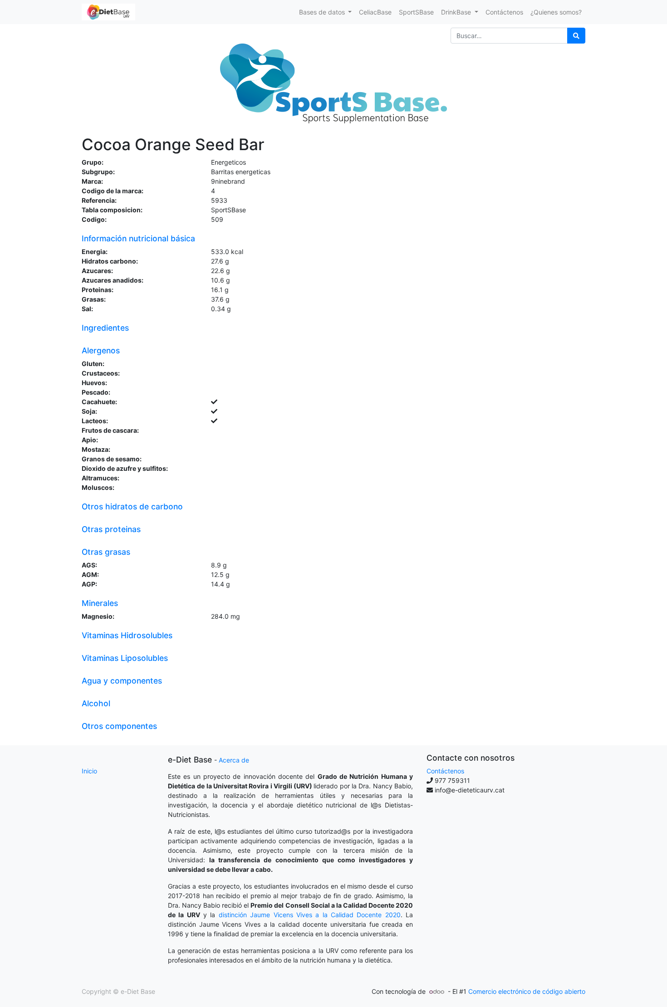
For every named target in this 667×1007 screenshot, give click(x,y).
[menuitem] (375, 12)
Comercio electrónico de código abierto (526, 991)
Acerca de (234, 760)
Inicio (89, 771)
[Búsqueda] (576, 36)
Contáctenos (445, 771)
